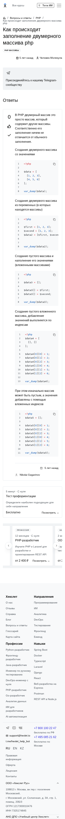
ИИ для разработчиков (14, 709)
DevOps (38, 619)
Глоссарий (12, 631)
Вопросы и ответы (20, 18)
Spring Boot (40, 649)
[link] (32, 79)
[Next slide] (56, 545)
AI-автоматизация (16, 716)
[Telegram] (7, 728)
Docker (38, 655)
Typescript (40, 661)
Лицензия (11, 770)
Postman (39, 693)
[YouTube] (14, 728)
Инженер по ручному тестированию (18, 672)
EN (15, 748)
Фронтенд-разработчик (13, 657)
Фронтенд (40, 631)
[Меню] (59, 5)
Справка (11, 614)
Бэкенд (38, 636)
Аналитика (40, 614)
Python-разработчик (17, 649)
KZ (22, 748)
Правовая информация (13, 757)
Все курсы (18, 5)
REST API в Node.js (45, 699)
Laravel (38, 666)
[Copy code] (54, 164)
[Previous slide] (8, 545)
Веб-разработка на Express (45, 685)
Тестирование (42, 625)
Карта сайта (13, 636)
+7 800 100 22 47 (45, 728)
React (37, 678)
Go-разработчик (15, 695)
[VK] (20, 728)
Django (38, 672)
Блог (8, 619)
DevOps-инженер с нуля (17, 682)
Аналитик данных (16, 701)
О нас (9, 602)
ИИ (36, 608)
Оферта (10, 765)
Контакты (11, 776)
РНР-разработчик (16, 690)
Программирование (45, 602)
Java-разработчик (16, 665)
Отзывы (10, 608)
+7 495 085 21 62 (45, 737)
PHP (38, 18)
